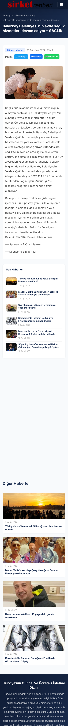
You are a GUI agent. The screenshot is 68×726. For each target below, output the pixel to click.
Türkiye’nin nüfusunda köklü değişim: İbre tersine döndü (38, 280)
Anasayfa (8, 15)
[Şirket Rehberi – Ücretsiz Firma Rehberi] (30, 4)
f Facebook (36, 56)
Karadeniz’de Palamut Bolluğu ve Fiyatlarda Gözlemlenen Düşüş (35, 319)
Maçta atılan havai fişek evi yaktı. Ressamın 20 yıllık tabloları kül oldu (36, 332)
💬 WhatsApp (51, 56)
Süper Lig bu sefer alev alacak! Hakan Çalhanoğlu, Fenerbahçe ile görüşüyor (38, 346)
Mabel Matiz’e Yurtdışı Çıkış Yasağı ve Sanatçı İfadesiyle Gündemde (38, 293)
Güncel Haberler (24, 15)
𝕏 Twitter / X (21, 56)
